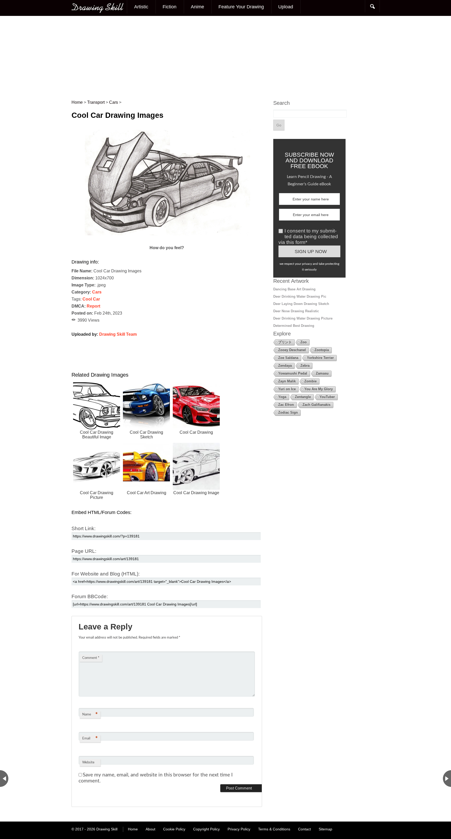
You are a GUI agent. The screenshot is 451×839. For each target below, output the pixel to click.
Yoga (282, 397)
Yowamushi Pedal (292, 373)
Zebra (305, 366)
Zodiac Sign (288, 412)
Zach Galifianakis (316, 405)
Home (133, 829)
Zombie (310, 381)
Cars (97, 292)
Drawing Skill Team (118, 334)
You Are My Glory (318, 389)
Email (90, 739)
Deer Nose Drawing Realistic (296, 311)
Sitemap (325, 829)
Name (90, 715)
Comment (90, 658)
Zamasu (322, 373)
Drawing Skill (106, 829)
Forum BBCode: (90, 596)
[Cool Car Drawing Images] (167, 240)
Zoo (303, 342)
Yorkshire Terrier (320, 358)
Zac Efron (286, 405)
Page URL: (84, 551)
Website (88, 762)
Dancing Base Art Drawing (294, 289)
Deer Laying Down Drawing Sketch (301, 304)
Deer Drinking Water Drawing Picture (303, 318)
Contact (304, 829)
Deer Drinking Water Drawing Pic (299, 296)
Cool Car (91, 299)
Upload (285, 6)
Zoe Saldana (288, 358)
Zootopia (321, 350)
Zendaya (285, 366)
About (150, 829)
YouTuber (327, 397)
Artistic (141, 6)
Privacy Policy (239, 829)
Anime (197, 6)
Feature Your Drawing (241, 6)
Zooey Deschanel (292, 350)
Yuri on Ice (287, 389)
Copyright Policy (206, 829)
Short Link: (84, 528)
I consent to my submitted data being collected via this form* (308, 236)
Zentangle (303, 397)
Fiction (169, 6)
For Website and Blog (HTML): (106, 574)
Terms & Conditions (274, 829)
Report (93, 306)
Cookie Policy (174, 829)
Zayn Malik (287, 381)
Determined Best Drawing (293, 326)
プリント (285, 342)
